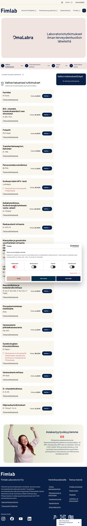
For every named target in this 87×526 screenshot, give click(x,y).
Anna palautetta (55, 507)
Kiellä (18, 278)
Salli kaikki (68, 278)
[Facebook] (12, 518)
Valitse (46, 96)
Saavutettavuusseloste (9, 502)
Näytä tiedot (73, 273)
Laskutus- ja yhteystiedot (73, 500)
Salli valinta (43, 278)
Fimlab (75, 10)
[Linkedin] (29, 518)
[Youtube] (20, 518)
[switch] (34, 267)
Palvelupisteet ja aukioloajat (54, 494)
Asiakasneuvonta (55, 499)
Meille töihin (73, 491)
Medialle (72, 495)
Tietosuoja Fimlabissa (9, 506)
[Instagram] (3, 518)
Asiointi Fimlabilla (27, 10)
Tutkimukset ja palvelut (47, 10)
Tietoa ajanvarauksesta (54, 488)
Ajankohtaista (65, 10)
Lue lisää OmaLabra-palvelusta (11, 74)
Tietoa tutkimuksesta (10, 100)
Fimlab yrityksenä (75, 487)
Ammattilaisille (79, 2)
